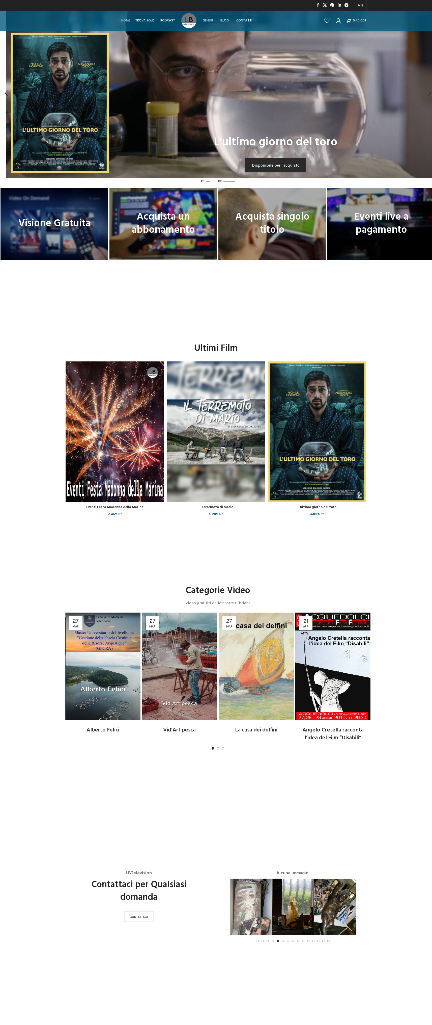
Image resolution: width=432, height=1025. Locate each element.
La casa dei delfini (256, 730)
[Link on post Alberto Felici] (102, 666)
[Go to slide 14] (323, 941)
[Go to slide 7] (288, 941)
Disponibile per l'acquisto (276, 165)
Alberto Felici (103, 730)
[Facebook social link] (318, 5)
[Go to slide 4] (273, 941)
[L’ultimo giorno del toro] (317, 432)
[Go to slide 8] (293, 941)
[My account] (338, 21)
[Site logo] (189, 20)
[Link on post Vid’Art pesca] (179, 666)
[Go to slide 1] (213, 748)
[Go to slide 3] (223, 748)
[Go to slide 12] (313, 941)
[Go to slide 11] (308, 941)
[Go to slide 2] (218, 748)
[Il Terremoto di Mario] (216, 432)
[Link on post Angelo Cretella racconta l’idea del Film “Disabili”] (332, 666)
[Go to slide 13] (318, 941)
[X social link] (324, 5)
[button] (6, 93)
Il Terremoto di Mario (215, 507)
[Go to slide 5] (278, 941)
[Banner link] (54, 224)
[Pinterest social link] (332, 5)
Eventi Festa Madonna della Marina (114, 507)
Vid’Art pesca (179, 730)
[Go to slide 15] (328, 941)
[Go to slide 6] (283, 941)
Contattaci (139, 917)
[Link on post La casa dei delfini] (256, 666)
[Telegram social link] (346, 5)
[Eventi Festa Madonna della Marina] (115, 432)
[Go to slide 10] (303, 941)
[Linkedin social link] (339, 5)
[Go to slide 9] (298, 941)
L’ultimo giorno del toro (317, 507)
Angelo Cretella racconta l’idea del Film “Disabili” (333, 734)
